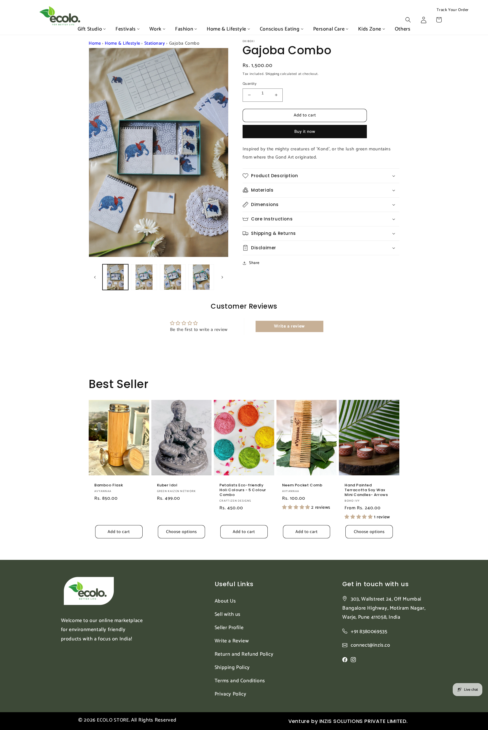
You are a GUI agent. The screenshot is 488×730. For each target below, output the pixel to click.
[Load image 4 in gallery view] (201, 277)
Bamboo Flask (108, 485)
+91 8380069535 (369, 631)
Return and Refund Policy (244, 654)
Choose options (181, 531)
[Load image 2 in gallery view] (144, 277)
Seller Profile (229, 627)
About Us (225, 601)
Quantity (249, 84)
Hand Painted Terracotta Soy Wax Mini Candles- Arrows (366, 490)
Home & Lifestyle (122, 43)
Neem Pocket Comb (302, 485)
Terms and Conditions (240, 681)
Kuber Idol (167, 485)
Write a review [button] (289, 326)
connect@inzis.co (370, 645)
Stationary (154, 43)
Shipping (272, 74)
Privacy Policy (230, 694)
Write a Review (232, 641)
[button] (408, 20)
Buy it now (304, 131)
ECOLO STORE (113, 720)
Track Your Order (453, 10)
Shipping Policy (232, 667)
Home (95, 43)
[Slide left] (95, 277)
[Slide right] (222, 277)
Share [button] (254, 263)
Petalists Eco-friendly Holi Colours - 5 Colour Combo (242, 490)
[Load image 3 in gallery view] (173, 277)
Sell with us (228, 614)
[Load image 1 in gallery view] (115, 277)
